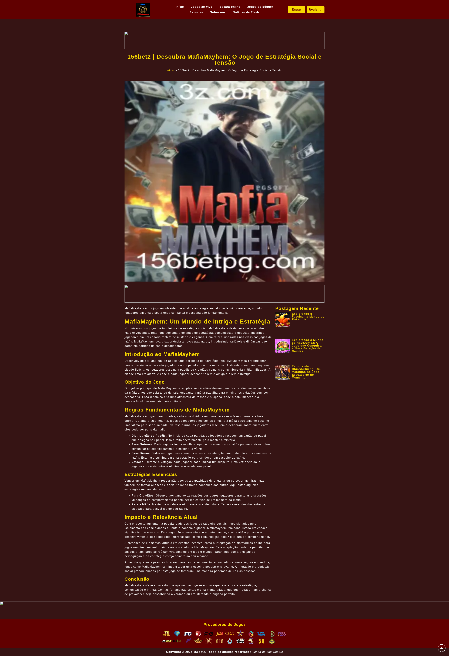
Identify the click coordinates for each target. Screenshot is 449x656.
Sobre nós (218, 12)
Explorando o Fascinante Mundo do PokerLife (308, 316)
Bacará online (229, 6)
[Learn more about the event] (224, 40)
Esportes (196, 12)
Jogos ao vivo (201, 6)
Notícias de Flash (246, 12)
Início (180, 6)
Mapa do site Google (268, 651)
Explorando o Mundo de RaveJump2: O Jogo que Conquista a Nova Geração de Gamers (307, 345)
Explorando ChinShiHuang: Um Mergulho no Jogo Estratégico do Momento (306, 372)
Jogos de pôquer (260, 6)
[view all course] (441, 648)
